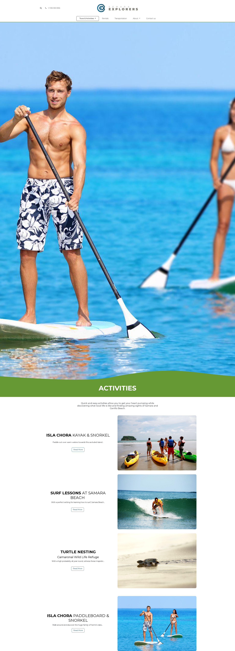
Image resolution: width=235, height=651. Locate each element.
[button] (41, 8)
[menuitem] (87, 18)
